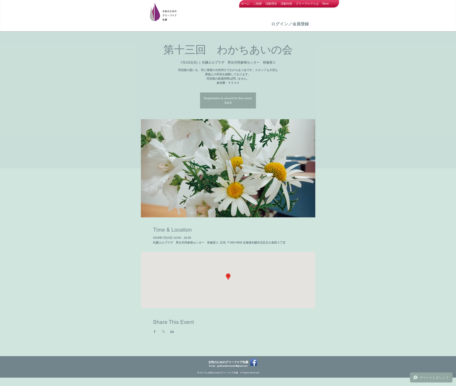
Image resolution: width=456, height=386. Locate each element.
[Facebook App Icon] (253, 362)
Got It (228, 102)
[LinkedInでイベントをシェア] (172, 331)
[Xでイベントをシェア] (163, 331)
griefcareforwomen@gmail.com (232, 365)
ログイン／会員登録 (290, 24)
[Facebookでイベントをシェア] (154, 331)
